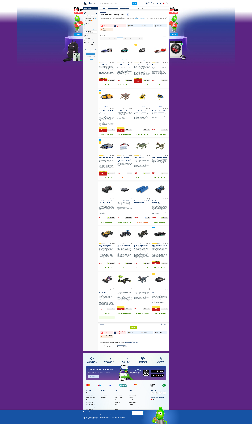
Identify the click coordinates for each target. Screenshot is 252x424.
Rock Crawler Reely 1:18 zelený (123, 291)
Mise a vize (117, 402)
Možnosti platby (89, 395)
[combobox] (115, 3)
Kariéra (116, 404)
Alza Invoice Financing (134, 406)
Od (84, 13)
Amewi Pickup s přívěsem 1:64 (139, 18)
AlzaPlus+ (131, 397)
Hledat (134, 3)
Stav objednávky (104, 392)
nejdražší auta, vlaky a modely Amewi (131, 342)
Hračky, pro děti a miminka (113, 8)
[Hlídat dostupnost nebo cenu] (112, 62)
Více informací (88, 421)
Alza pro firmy (132, 392)
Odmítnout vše (137, 421)
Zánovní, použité (89, 40)
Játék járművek (126, 346)
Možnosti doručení (90, 392)
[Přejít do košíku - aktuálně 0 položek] (167, 3)
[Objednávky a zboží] (157, 3)
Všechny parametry (90, 54)
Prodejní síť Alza (89, 399)
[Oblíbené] (160, 3)
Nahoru (102, 324)
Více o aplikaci (93, 376)
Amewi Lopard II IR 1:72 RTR (123, 200)
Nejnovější (140, 38)
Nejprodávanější (112, 38)
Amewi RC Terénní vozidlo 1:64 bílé (142, 64)
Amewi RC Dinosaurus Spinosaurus (124, 110)
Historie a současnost (119, 399)
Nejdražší (126, 38)
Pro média (117, 406)
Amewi (104, 8)
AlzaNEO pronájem (133, 395)
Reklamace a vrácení (90, 397)
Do (96, 13)
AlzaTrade (131, 404)
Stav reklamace (104, 395)
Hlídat (130, 173)
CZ (153, 399)
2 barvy (124, 60)
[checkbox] (90, 18)
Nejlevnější (120, 38)
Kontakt (116, 392)
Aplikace (116, 409)
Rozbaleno (88, 38)
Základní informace (119, 397)
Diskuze (164, 36)
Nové (86, 37)
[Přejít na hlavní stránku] (89, 3)
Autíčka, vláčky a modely (124, 8)
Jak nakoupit (103, 397)
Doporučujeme (104, 38)
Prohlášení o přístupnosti (91, 406)
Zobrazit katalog (87, 8)
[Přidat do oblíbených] (110, 62)
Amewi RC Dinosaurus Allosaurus (159, 157)
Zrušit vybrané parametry (90, 56)
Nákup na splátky (89, 402)
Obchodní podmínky (90, 404)
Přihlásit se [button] (150, 3)
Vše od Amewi (103, 12)
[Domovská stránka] (99, 8)
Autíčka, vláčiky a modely (121, 345)
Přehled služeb (89, 409)
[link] (90, 59)
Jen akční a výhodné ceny (90, 18)
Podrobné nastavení (137, 417)
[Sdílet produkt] (128, 14)
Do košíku (112, 80)
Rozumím (137, 413)
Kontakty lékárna (118, 395)
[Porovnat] (114, 62)
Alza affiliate (131, 399)
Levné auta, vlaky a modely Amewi (139, 8)
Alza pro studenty (132, 402)
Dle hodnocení (133, 38)
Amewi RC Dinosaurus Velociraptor (142, 291)
